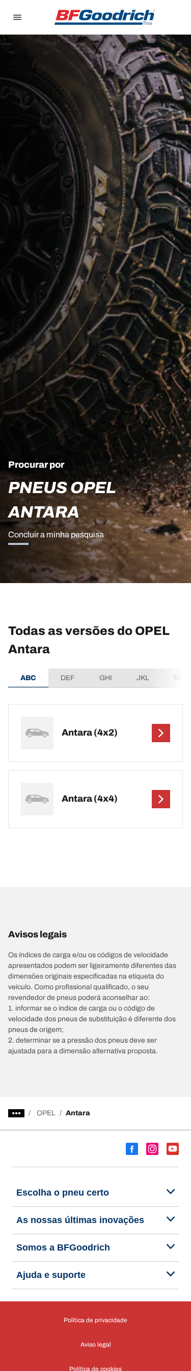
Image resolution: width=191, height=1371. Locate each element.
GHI (105, 678)
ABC (28, 678)
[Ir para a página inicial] (104, 17)
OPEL (46, 1113)
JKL (143, 678)
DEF (68, 678)
